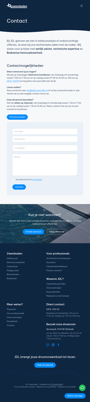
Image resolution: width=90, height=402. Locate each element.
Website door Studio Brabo (46, 387)
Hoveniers (51, 262)
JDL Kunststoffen (56, 384)
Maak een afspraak (45, 365)
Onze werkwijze (53, 288)
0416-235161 (13, 81)
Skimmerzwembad (16, 262)
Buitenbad (12, 278)
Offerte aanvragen (75, 396)
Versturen (19, 187)
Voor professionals (15, 313)
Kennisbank (12, 321)
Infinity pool (12, 258)
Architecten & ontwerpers (58, 258)
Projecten (11, 309)
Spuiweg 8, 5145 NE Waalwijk (60, 329)
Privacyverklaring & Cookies (24, 387)
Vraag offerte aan (57, 232)
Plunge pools (13, 270)
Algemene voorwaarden (67, 387)
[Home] (17, 5)
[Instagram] (47, 345)
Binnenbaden (13, 274)
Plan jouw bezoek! (17, 117)
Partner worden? (54, 270)
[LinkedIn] (53, 345)
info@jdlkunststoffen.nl (37, 90)
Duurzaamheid (53, 292)
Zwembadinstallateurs (57, 266)
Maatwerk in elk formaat (57, 296)
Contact (11, 325)
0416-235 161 (52, 309)
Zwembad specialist (56, 284)
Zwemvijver (12, 266)
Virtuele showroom (33, 232)
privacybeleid (37, 180)
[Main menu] (81, 5)
